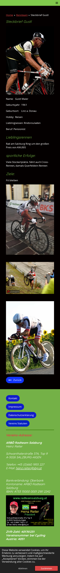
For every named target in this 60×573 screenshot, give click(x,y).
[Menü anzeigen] (57, 3)
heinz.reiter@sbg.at (29, 468)
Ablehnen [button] (22, 568)
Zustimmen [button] (46, 568)
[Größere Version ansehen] (30, 60)
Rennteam (22, 15)
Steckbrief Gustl (40, 15)
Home (9, 15)
